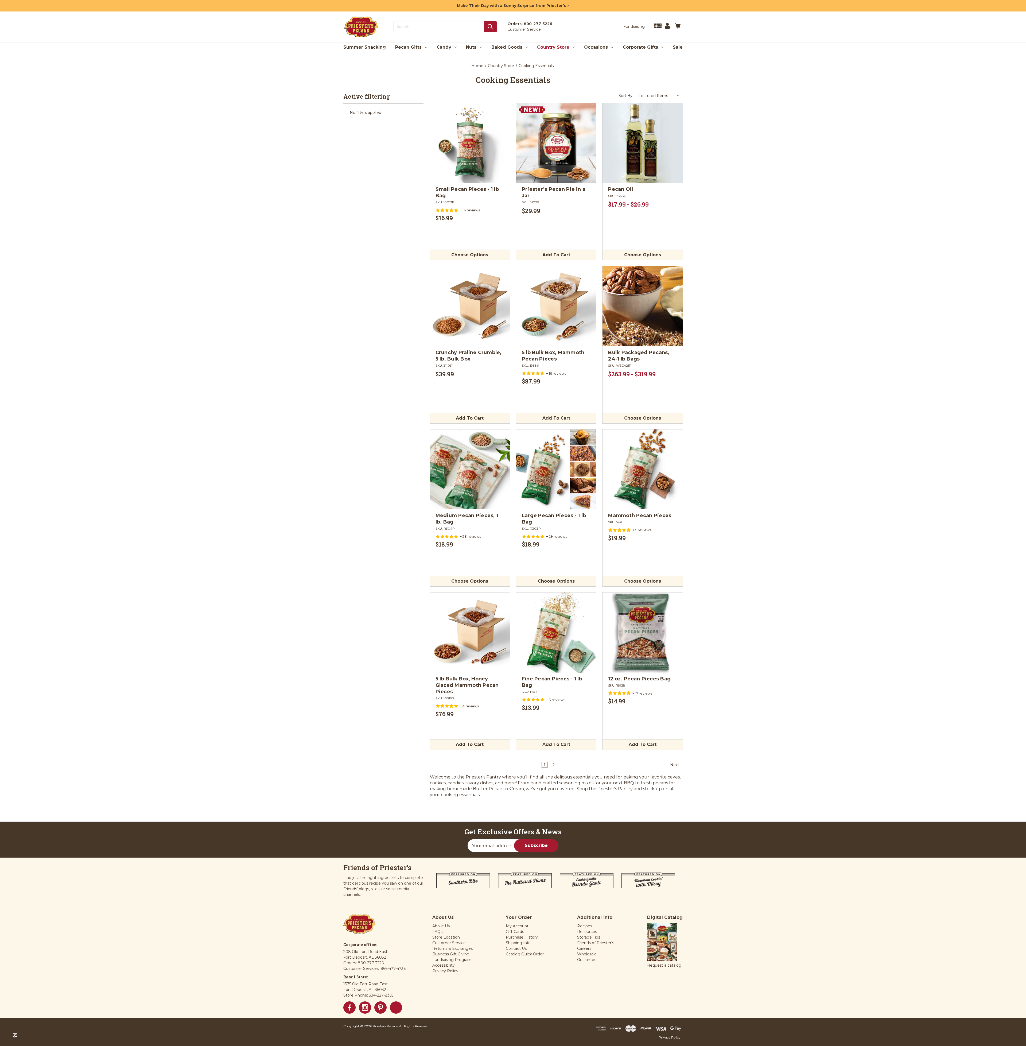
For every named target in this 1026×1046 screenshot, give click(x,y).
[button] (662, 942)
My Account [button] (517, 926)
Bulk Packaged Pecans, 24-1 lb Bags (638, 356)
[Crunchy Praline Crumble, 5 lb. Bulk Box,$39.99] (470, 306)
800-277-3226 (538, 23)
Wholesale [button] (587, 954)
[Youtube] (396, 1007)
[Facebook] (349, 1007)
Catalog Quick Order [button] (525, 954)
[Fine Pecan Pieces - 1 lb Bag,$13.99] (556, 632)
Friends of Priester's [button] (595, 942)
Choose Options (469, 254)
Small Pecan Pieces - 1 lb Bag (467, 192)
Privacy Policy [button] (445, 970)
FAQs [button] (437, 931)
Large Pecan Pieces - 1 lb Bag (554, 519)
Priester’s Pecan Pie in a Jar (553, 192)
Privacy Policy (670, 1037)
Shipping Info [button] (518, 942)
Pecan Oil (620, 189)
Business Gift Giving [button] (450, 954)
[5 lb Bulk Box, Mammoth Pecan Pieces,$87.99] (556, 306)
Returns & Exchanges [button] (452, 948)
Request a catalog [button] (664, 965)
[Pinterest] (380, 1007)
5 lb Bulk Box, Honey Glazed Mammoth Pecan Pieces (467, 685)
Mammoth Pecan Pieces (639, 515)
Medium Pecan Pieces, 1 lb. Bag (467, 519)
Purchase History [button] (522, 937)
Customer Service (524, 29)
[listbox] (659, 95)
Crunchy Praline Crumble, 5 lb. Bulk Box (469, 356)
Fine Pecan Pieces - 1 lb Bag (552, 682)
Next (675, 764)
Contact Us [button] (516, 948)
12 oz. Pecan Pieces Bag (639, 679)
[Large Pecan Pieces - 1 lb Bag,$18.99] (556, 469)
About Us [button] (441, 926)
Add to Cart (556, 254)
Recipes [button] (584, 926)
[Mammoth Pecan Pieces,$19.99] (642, 469)
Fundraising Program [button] (451, 959)
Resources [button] (587, 931)
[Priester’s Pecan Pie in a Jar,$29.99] (556, 143)
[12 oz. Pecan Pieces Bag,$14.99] (642, 632)
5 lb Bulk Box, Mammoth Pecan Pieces (553, 356)
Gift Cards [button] (515, 931)
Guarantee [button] (587, 959)
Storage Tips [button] (588, 937)
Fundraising (634, 26)
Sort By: (626, 95)
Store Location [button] (446, 937)
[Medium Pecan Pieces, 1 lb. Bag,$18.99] (470, 469)
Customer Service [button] (449, 942)
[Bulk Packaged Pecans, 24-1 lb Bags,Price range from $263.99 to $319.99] (642, 306)
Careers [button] (584, 948)
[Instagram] (365, 1007)
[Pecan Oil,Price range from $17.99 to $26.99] (642, 143)
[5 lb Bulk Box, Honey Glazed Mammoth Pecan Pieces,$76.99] (470, 632)
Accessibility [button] (443, 965)
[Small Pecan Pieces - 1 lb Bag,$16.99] (470, 143)
